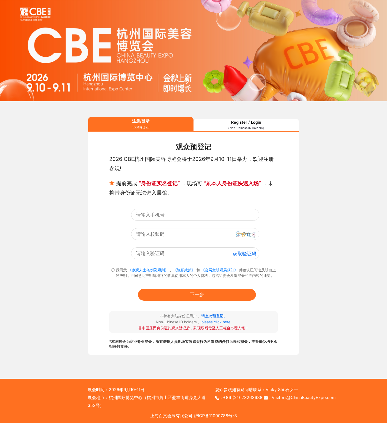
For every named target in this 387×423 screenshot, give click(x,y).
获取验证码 (244, 253)
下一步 (197, 294)
